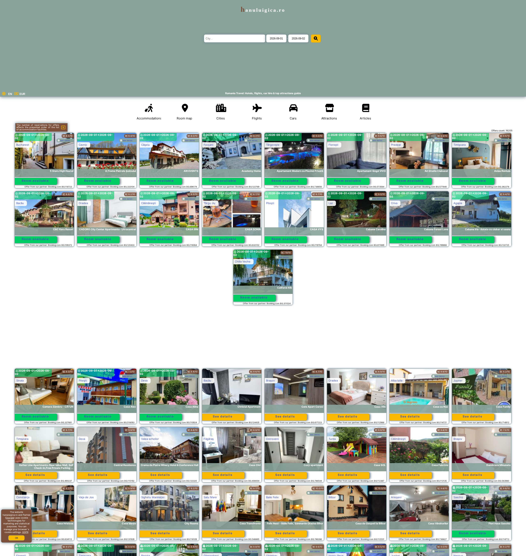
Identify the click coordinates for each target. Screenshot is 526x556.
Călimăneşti (148, 203)
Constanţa (22, 497)
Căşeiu (145, 144)
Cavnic (83, 144)
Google (10, 517)
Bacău (20, 203)
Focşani (208, 144)
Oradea (83, 203)
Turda (332, 438)
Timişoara (459, 144)
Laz (331, 203)
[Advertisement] (263, 339)
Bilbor (332, 497)
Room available (35, 180)
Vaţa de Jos (86, 497)
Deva (144, 380)
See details (223, 416)
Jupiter (458, 380)
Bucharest (22, 144)
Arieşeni (396, 497)
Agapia (457, 203)
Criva (394, 203)
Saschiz (458, 497)
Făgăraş (209, 438)
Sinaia (20, 380)
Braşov (270, 380)
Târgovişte (272, 144)
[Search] (316, 38)
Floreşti (333, 144)
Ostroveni (272, 438)
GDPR (25, 532)
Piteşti (270, 203)
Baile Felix (272, 497)
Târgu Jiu (209, 203)
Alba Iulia (396, 380)
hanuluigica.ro (263, 10)
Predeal (396, 144)
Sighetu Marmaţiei (152, 497)
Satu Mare (210, 497)
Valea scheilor (150, 438)
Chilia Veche (242, 261)
